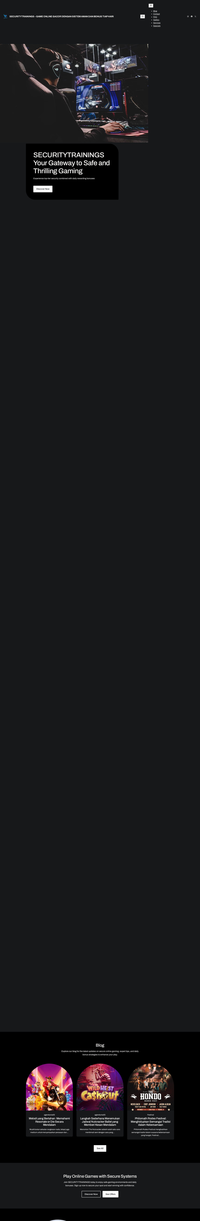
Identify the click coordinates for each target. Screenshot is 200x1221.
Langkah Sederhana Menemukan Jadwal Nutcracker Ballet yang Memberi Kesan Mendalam (100, 1121)
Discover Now (42, 189)
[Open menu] (142, 16)
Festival (150, 1115)
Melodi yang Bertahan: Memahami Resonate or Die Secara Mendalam (49, 1121)
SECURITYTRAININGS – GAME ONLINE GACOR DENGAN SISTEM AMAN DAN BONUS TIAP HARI (61, 16)
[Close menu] (151, 6)
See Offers (110, 1194)
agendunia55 (49, 1115)
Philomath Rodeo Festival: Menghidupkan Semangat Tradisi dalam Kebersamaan (150, 1121)
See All (100, 1148)
